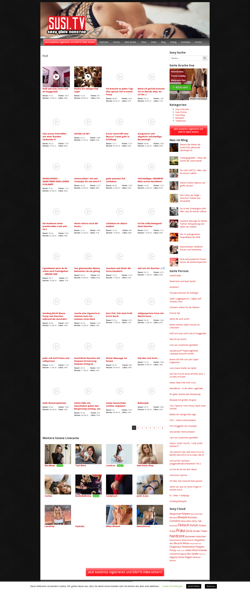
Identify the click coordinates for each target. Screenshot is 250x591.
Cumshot (175, 521)
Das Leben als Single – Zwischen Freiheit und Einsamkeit (190, 198)
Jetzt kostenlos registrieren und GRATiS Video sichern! (70, 42)
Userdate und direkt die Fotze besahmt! (118, 269)
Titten (143, 42)
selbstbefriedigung (178, 554)
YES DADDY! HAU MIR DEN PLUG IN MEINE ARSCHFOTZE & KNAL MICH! (187, 453)
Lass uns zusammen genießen (184, 345)
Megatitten (200, 540)
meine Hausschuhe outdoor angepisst (116, 404)
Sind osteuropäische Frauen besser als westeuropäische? (193, 260)
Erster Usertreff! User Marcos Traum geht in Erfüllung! (117, 136)
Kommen (190, 536)
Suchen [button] (198, 42)
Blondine (173, 517)
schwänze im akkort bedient (116, 225)
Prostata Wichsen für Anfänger (184, 292)
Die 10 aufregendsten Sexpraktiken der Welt (190, 235)
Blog (163, 42)
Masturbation (175, 540)
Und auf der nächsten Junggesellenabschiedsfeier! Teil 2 (185, 462)
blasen (186, 513)
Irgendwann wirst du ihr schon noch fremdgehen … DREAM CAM (55, 271)
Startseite (104, 42)
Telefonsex (180, 120)
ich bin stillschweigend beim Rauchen (150, 225)
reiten (188, 550)
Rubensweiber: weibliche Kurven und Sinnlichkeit (191, 248)
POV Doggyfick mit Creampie (183, 426)
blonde (199, 514)
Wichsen (197, 557)
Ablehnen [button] (211, 586)
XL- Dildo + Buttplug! (179, 495)
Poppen (200, 546)
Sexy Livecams (182, 109)
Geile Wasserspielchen (54, 403)
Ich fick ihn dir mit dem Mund (183, 469)
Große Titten (200, 531)
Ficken (202, 525)
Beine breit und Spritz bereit (182, 281)
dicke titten (186, 521)
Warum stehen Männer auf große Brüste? (192, 184)
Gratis (154, 42)
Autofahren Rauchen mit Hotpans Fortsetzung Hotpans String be (87, 361)
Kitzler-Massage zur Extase (116, 359)
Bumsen (192, 517)
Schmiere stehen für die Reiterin (184, 307)
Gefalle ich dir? (82, 133)
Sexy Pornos (181, 112)
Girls (189, 531)
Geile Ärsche (130, 42)
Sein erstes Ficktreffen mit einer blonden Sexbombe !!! (54, 136)
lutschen (201, 536)
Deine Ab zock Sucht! (179, 318)
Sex (189, 553)
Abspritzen (176, 513)
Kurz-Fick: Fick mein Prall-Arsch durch (119, 314)
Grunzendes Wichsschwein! (182, 431)
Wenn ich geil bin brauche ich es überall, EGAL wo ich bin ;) (151, 91)
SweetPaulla (175, 275)
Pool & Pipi (175, 313)
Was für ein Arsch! (178, 339)
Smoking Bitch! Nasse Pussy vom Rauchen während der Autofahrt (55, 316)
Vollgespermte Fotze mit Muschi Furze (151, 314)
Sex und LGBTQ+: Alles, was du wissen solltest (193, 172)
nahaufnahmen (195, 544)
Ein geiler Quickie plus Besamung (185, 394)
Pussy (173, 550)
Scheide (202, 550)
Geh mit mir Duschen (149, 268)
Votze (181, 557)
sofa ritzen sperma (178, 475)
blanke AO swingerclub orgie (86, 90)
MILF (171, 543)
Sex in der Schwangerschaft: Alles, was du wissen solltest (193, 210)
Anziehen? (174, 287)
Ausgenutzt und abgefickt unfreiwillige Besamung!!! (150, 136)
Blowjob (182, 517)
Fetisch (183, 525)
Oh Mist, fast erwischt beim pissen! (186, 481)
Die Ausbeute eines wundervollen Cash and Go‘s (55, 226)
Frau (180, 530)
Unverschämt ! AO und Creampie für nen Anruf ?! (87, 180)
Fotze (173, 531)
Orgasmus (175, 546)
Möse (186, 543)
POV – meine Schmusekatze (183, 420)
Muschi (178, 543)
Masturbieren (188, 540)
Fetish (194, 525)
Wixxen (173, 560)
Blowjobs (179, 117)
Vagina (173, 557)
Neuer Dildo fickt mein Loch (183, 382)
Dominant (174, 525)
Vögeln (188, 557)
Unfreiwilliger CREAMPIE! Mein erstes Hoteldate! (150, 180)
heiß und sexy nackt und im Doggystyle (55, 90)
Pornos (116, 42)
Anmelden (185, 42)
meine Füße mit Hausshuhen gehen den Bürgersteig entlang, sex (87, 406)
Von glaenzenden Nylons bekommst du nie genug (87, 269)
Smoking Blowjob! (178, 501)
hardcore (177, 535)
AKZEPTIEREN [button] (194, 586)
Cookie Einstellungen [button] (172, 586)
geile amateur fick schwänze (115, 180)
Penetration (188, 546)
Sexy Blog (180, 115)
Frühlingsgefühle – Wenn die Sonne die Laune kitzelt (193, 159)
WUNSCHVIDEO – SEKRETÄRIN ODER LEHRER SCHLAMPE (56, 181)
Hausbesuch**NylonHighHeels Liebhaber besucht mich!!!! (184, 352)
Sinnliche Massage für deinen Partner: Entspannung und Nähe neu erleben (193, 224)
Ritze (195, 550)
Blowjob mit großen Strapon (183, 400)
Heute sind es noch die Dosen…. (86, 225)
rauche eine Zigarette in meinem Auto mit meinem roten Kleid (87, 316)
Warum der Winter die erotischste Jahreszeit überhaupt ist (190, 147)
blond (193, 514)
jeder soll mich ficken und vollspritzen (56, 359)
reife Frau (180, 550)
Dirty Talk (196, 521)
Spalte (195, 553)
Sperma (202, 554)
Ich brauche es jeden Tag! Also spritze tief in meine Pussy (119, 91)
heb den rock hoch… (148, 358)
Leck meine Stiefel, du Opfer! (183, 368)
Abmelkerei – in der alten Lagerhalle (186, 388)
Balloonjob (143, 403)
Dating (173, 42)
